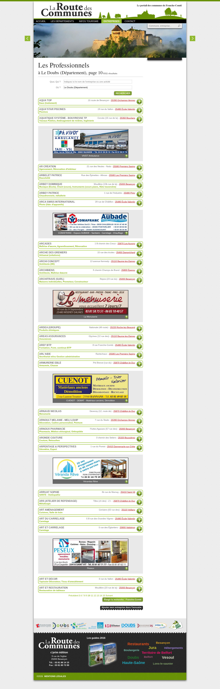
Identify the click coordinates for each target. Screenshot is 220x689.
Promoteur (68, 281)
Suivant (109, 595)
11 (92, 595)
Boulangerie (131, 650)
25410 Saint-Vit (128, 492)
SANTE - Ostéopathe (49, 495)
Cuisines (43, 512)
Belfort (148, 656)
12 (95, 595)
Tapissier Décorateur (49, 581)
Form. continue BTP (61, 348)
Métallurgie (45, 503)
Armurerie (44, 365)
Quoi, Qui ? (55, 81)
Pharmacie (44, 431)
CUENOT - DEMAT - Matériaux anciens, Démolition (90, 400)
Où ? (58, 87)
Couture (43, 440)
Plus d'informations (139, 101)
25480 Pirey (129, 193)
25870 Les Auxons (126, 243)
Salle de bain (56, 512)
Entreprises (111, 21)
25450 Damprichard (125, 252)
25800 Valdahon (127, 527)
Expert (53, 449)
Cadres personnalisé (62, 422)
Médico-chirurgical (60, 431)
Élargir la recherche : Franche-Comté (122, 599)
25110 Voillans (128, 510)
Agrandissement (65, 246)
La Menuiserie (90, 316)
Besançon (163, 642)
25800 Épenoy (128, 270)
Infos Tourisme (88, 21)
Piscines (43, 112)
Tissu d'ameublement (72, 581)
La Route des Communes (66, 9)
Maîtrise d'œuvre (47, 246)
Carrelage (44, 521)
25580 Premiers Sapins (124, 166)
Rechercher (123, 93)
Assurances (45, 339)
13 (98, 595)
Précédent (73, 595)
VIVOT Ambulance (90, 156)
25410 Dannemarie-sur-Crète (121, 446)
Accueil (41, 21)
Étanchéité (44, 178)
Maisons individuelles (50, 281)
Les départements (62, 21)
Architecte (44, 273)
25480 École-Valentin (125, 109)
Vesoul (168, 657)
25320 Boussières (126, 437)
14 (101, 595)
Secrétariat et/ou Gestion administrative (59, 356)
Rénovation (81, 246)
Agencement (45, 169)
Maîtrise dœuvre (59, 273)
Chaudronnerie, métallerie (52, 195)
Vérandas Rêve (90, 481)
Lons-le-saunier (163, 663)
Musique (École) (47, 187)
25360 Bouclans (127, 118)
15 (104, 595)
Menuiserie (44, 414)
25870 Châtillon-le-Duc (124, 363)
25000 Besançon (127, 184)
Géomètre (44, 449)
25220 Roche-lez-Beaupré (122, 327)
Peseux (90, 568)
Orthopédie (77, 431)
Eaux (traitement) (48, 103)
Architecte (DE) (47, 264)
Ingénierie (89, 120)
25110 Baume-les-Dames (123, 261)
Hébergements (173, 647)
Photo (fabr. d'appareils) (51, 204)
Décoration (44, 422)
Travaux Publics (47, 120)
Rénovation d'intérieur (64, 169)
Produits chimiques (49, 330)
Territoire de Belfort (157, 653)
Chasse (54, 365)
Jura (152, 648)
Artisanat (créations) (49, 255)
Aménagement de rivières (69, 120)
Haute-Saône (133, 663)
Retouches (54, 440)
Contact (130, 21)
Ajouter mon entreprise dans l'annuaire (121, 607)
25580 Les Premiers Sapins (122, 175)
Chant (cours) (64, 187)
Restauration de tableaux (52, 590)
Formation (44, 348)
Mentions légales (55, 676)
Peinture (78, 422)
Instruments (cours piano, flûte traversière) (94, 187)
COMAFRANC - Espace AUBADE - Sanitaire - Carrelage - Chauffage (90, 233)
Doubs (133, 657)
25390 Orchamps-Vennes (123, 100)
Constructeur (81, 281)
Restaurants (138, 644)
